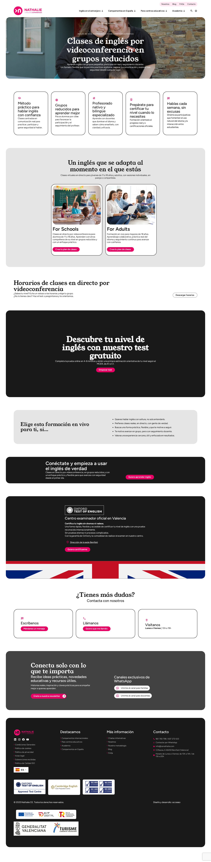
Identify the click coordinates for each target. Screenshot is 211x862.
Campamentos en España (120, 11)
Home (98, 23)
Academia (177, 11)
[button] (66, 249)
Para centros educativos (152, 11)
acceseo (176, 802)
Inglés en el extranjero (89, 11)
